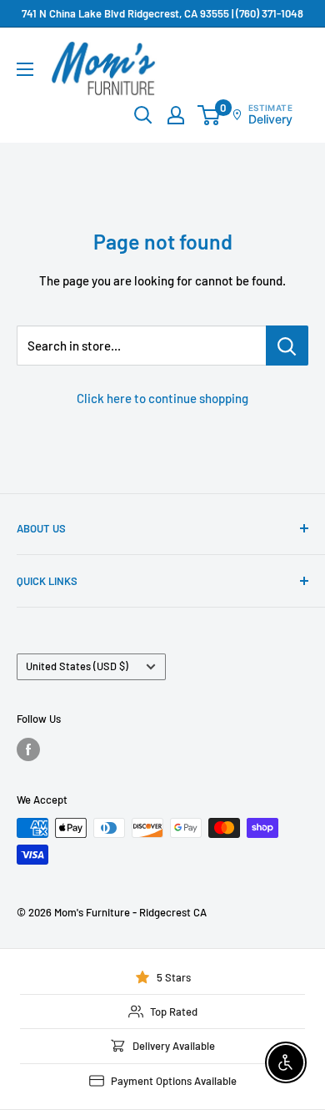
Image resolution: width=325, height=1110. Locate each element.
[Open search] (143, 115)
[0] (209, 115)
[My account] (176, 115)
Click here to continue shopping (162, 398)
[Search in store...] (287, 345)
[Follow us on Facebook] (28, 749)
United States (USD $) (77, 666)
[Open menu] (25, 69)
